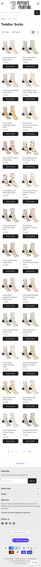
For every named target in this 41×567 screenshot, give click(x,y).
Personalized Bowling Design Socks (10, 331)
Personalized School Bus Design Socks (30, 159)
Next (30, 451)
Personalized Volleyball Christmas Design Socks (10, 297)
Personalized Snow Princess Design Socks (9, 432)
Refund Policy (32, 559)
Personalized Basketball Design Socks (9, 125)
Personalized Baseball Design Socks (10, 91)
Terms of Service (21, 559)
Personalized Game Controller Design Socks (9, 227)
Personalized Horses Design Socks (10, 261)
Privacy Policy (9, 559)
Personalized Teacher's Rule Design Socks (30, 262)
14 (24, 451)
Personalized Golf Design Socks (29, 331)
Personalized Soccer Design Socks (30, 58)
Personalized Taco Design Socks (9, 398)
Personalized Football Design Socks (10, 159)
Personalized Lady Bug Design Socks (9, 192)
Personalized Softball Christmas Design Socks (30, 365)
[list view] (37, 32)
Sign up (32, 481)
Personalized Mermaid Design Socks (8, 365)
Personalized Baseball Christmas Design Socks (30, 297)
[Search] (37, 12)
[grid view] (33, 32)
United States (19, 532)
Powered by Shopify (20, 563)
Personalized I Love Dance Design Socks (30, 91)
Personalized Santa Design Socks (9, 58)
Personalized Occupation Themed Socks (30, 227)
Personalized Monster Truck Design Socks (30, 431)
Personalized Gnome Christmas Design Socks (30, 193)
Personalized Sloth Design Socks (29, 398)
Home (3, 19)
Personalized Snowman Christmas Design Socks (30, 125)
